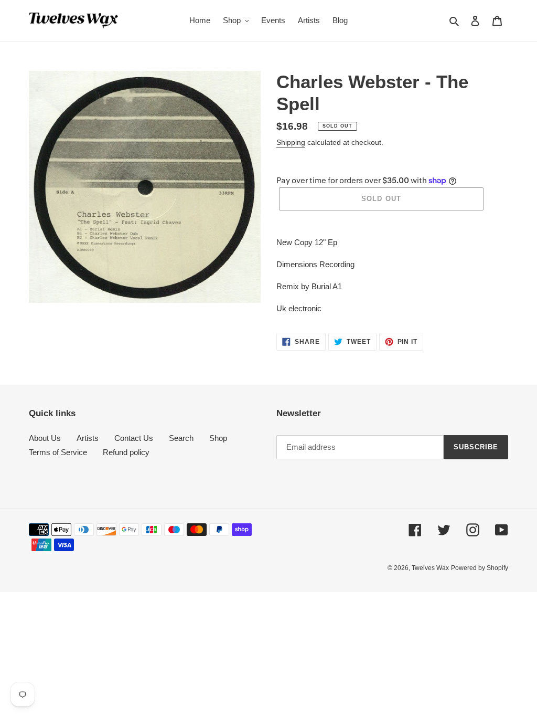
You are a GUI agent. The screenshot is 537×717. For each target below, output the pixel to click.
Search (181, 438)
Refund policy (126, 452)
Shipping (290, 142)
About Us (45, 438)
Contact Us (133, 438)
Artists (88, 438)
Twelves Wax (430, 568)
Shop (218, 438)
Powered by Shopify (479, 568)
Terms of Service (58, 452)
